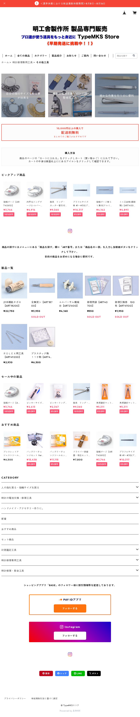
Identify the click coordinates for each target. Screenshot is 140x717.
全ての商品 (23, 55)
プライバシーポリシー (15, 698)
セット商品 (7, 539)
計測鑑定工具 (9, 550)
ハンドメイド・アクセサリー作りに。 (22, 508)
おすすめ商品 (9, 529)
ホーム (8, 55)
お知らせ (72, 55)
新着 (3, 518)
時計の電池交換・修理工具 (16, 498)
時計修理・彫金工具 (12, 570)
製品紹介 (57, 55)
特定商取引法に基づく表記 (44, 698)
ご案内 (85, 55)
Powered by (66, 711)
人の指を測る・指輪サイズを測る (20, 487)
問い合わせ (100, 55)
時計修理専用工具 (22, 62)
